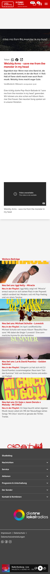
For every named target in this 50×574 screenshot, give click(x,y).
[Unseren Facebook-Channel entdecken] (6, 541)
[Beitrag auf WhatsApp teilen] (12, 59)
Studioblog (7, 456)
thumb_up (44, 568)
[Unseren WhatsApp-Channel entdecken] (2, 541)
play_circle (40, 568)
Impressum (6, 533)
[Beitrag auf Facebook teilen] (16, 59)
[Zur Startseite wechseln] (8, 4)
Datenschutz (19, 533)
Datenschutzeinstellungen (13, 537)
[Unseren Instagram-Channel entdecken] (10, 541)
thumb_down (35, 568)
